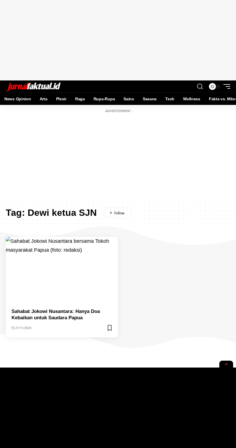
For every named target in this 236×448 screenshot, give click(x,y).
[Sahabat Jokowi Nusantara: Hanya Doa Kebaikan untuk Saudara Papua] (62, 270)
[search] (200, 86)
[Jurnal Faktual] (33, 86)
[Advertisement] (118, 40)
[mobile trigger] (225, 86)
